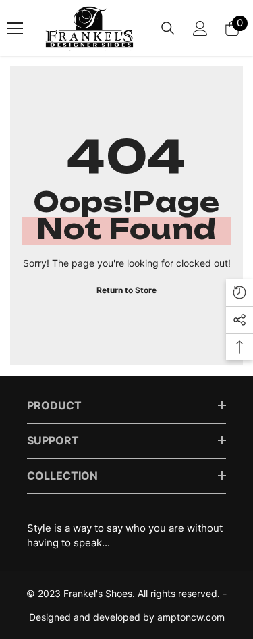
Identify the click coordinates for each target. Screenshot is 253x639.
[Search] (168, 28)
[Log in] (200, 28)
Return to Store (126, 290)
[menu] (15, 28)
